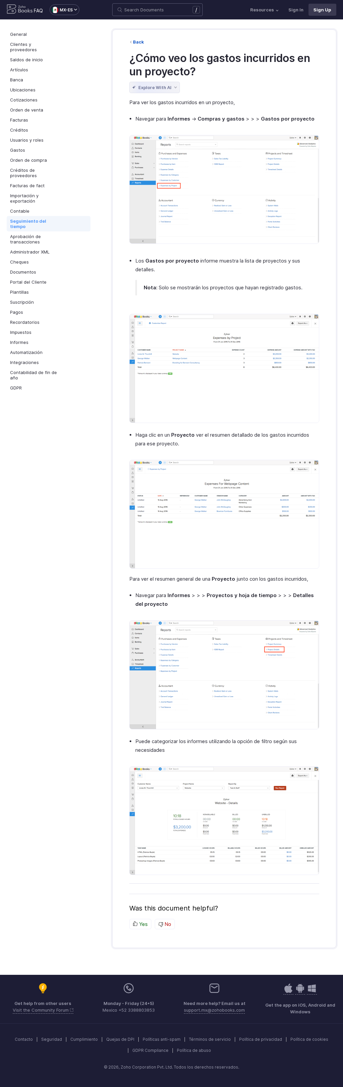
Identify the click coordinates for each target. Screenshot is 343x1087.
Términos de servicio (210, 1039)
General (18, 34)
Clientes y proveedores (23, 47)
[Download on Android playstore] (288, 992)
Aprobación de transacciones (25, 239)
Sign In (295, 9)
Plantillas (19, 292)
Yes (143, 924)
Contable (19, 211)
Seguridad (51, 1039)
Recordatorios (25, 322)
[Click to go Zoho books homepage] (20, 9)
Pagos (16, 312)
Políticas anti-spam (162, 1039)
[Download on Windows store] (312, 992)
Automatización (26, 352)
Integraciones (24, 362)
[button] (61, 9)
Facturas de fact (27, 185)
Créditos (19, 130)
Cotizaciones (24, 99)
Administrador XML (30, 252)
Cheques (19, 262)
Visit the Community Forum (41, 1010)
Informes (19, 342)
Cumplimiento (84, 1039)
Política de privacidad (260, 1039)
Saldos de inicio (26, 59)
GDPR (16, 387)
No (167, 924)
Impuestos (20, 332)
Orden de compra (28, 160)
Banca (16, 79)
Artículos (19, 69)
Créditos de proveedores (23, 172)
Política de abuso (194, 1050)
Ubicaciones (23, 89)
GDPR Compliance (150, 1050)
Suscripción (22, 302)
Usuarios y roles (27, 140)
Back (138, 42)
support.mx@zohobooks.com (214, 1010)
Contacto (24, 1039)
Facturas (19, 120)
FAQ (38, 10)
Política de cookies (309, 1039)
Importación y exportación (24, 198)
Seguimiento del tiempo (28, 223)
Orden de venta (26, 110)
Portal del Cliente (28, 282)
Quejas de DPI (120, 1039)
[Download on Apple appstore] (300, 992)
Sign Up (322, 9)
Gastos (17, 150)
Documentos (23, 272)
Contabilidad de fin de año (33, 375)
